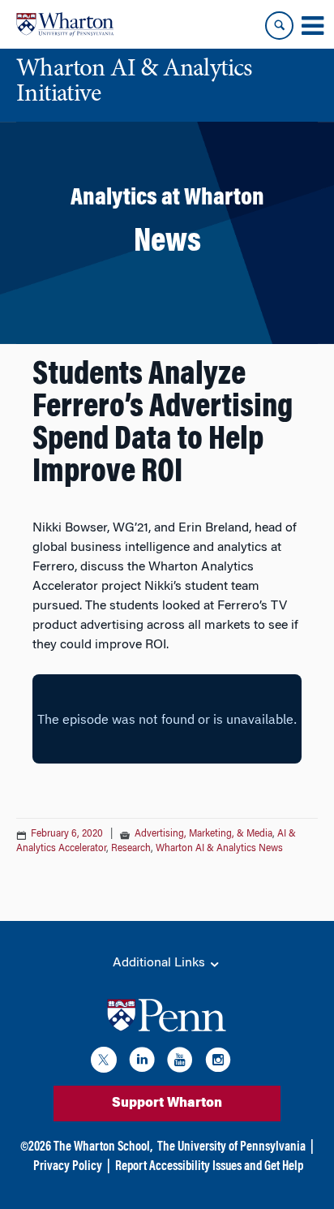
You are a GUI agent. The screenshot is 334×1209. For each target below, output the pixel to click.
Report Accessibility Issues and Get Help (209, 1166)
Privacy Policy (67, 1166)
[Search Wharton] (279, 25)
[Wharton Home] (64, 24)
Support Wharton (167, 1103)
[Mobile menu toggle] (312, 26)
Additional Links (160, 963)
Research (131, 849)
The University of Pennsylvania (231, 1147)
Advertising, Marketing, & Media (203, 834)
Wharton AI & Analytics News (219, 849)
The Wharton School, (103, 1147)
